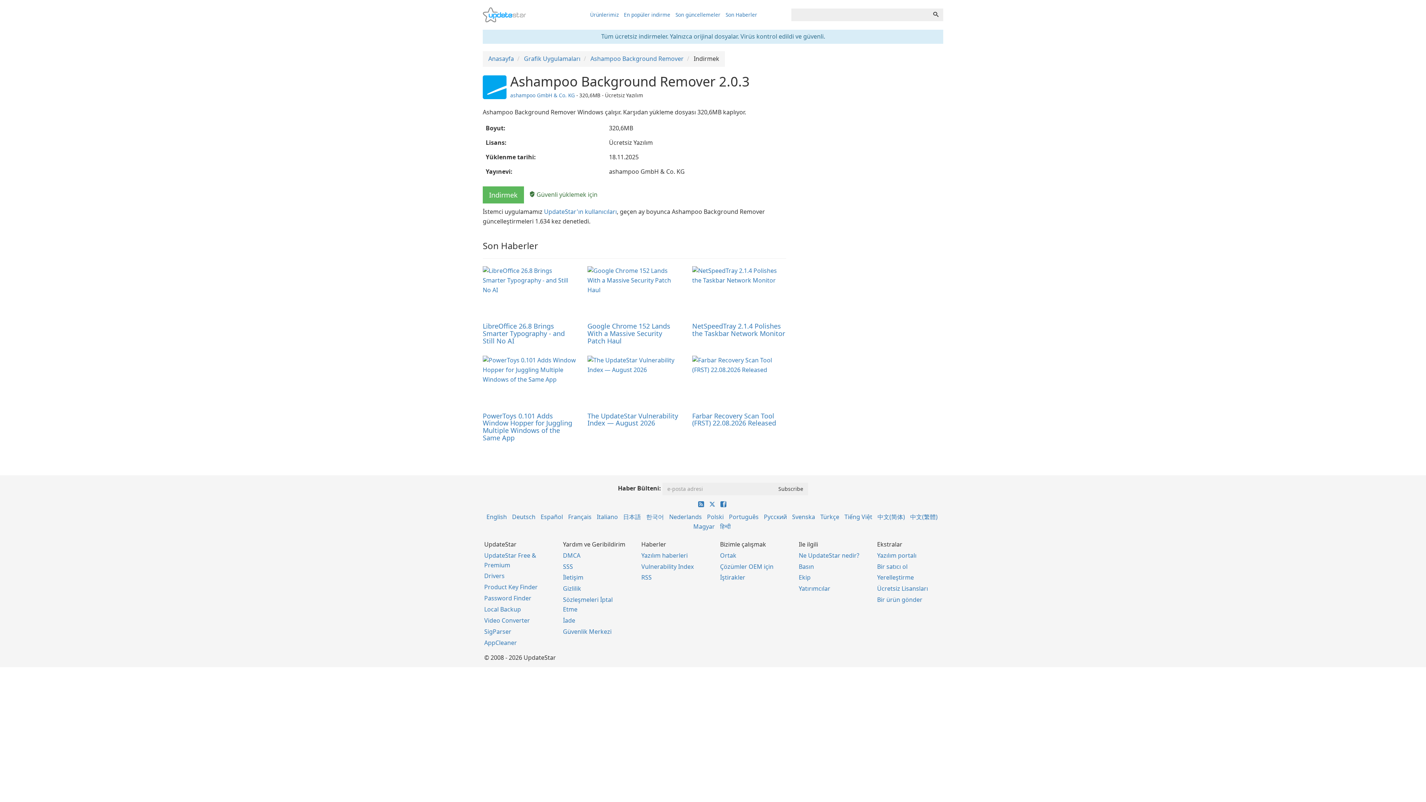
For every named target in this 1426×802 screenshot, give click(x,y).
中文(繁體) (924, 517)
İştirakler (732, 577)
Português (744, 517)
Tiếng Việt (858, 517)
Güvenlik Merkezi (587, 631)
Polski (715, 517)
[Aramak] (935, 15)
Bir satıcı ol (892, 567)
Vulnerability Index (667, 567)
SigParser (497, 631)
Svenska (803, 517)
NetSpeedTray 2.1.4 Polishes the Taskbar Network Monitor (738, 330)
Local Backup (502, 609)
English (496, 517)
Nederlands (685, 517)
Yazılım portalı (897, 555)
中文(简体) (891, 517)
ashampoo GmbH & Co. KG (542, 95)
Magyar (704, 526)
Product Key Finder (511, 587)
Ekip (805, 577)
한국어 (655, 517)
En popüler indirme (647, 14)
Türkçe (829, 517)
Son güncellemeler (697, 14)
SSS (568, 567)
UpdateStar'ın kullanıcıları (580, 212)
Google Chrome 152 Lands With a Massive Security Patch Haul (628, 333)
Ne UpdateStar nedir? (829, 555)
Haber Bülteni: (639, 488)
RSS (646, 577)
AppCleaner (500, 643)
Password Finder (507, 598)
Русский (775, 517)
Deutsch (523, 517)
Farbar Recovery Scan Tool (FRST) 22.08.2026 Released (734, 419)
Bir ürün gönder (899, 600)
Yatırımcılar (814, 588)
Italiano (607, 517)
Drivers (494, 576)
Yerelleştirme (895, 577)
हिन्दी (725, 526)
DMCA (571, 555)
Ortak (728, 555)
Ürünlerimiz (604, 14)
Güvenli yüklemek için (566, 194)
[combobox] (860, 15)
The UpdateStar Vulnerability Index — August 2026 (632, 419)
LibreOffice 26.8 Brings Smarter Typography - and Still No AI (524, 333)
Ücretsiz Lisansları (902, 588)
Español (552, 517)
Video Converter (507, 620)
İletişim (573, 577)
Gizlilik (572, 588)
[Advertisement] (870, 126)
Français (580, 517)
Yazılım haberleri (664, 555)
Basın (806, 567)
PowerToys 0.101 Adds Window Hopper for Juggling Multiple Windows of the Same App (527, 426)
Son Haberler (741, 14)
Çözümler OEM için (747, 567)
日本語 (632, 517)
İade (569, 620)
